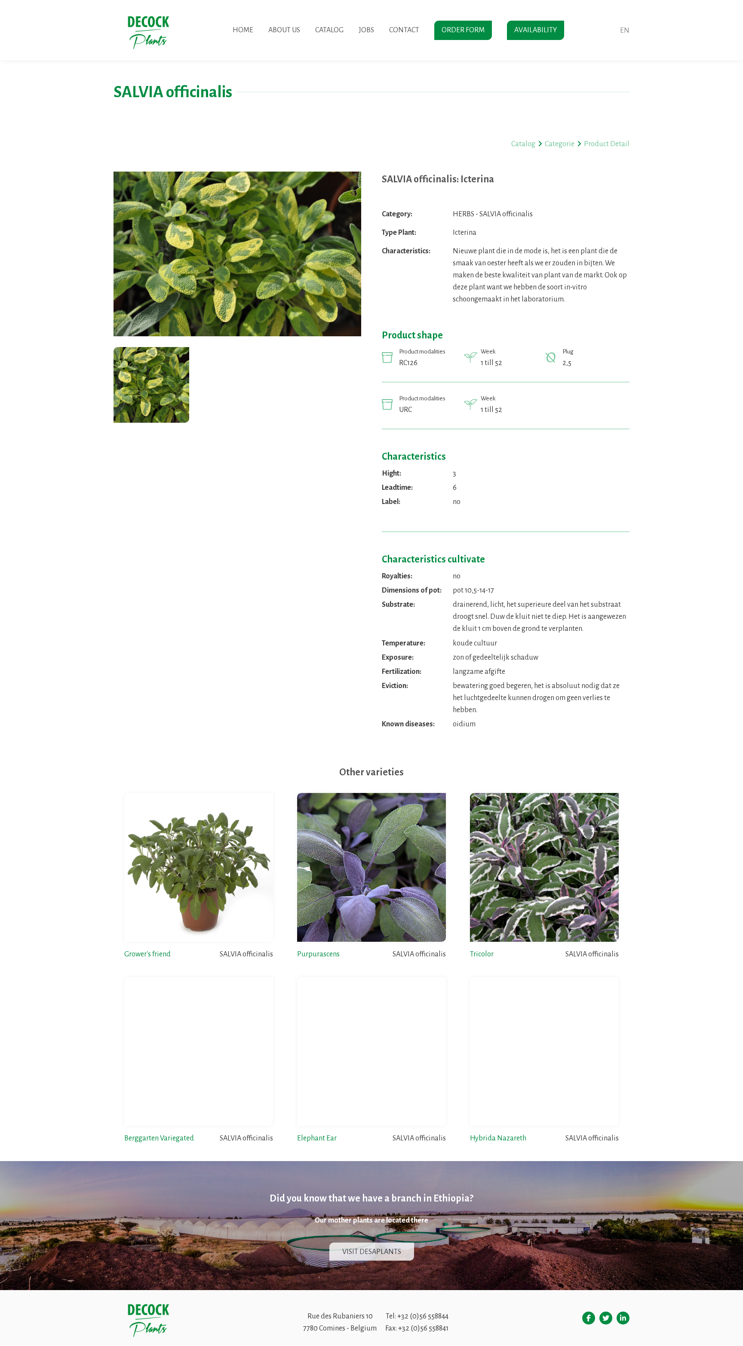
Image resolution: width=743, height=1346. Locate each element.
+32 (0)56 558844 (422, 1316)
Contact (404, 30)
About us (284, 30)
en (624, 30)
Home (243, 30)
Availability (535, 30)
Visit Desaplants (371, 1252)
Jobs (366, 30)
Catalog (329, 30)
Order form (463, 30)
